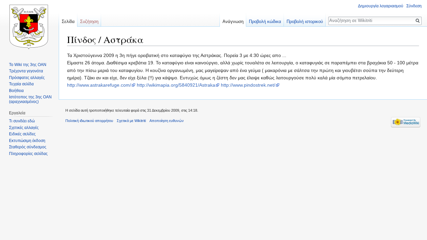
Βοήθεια (16, 90)
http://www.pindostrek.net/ (248, 85)
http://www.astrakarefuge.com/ (99, 85)
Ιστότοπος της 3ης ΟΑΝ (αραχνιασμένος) (30, 99)
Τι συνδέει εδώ (22, 121)
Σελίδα (68, 21)
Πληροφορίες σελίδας (28, 153)
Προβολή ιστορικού (305, 21)
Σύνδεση (414, 6)
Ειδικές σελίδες (22, 134)
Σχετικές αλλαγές (24, 127)
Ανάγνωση (233, 21)
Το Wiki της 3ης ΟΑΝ (27, 64)
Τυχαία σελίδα (21, 84)
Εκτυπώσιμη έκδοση (27, 140)
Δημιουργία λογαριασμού (380, 6)
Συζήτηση (89, 21)
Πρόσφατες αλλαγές (27, 77)
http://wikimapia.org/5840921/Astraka (176, 85)
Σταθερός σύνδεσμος (27, 147)
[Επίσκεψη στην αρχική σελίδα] (29, 26)
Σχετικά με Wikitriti (131, 121)
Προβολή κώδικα (265, 21)
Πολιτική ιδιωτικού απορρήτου (89, 121)
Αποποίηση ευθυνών (166, 121)
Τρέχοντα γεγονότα (26, 71)
